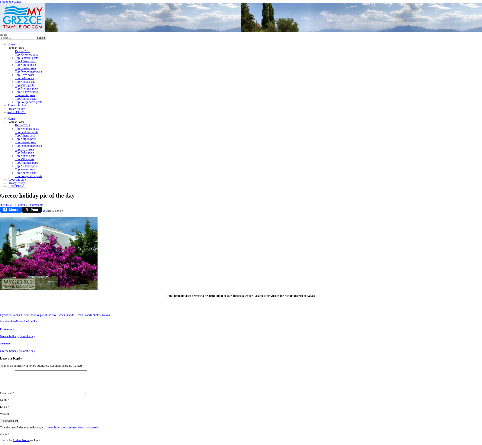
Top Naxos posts (25, 81)
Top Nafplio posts (25, 64)
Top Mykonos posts (27, 54)
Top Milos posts (24, 85)
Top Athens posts (25, 61)
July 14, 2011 (8, 204)
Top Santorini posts (26, 58)
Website (4, 413)
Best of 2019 (22, 51)
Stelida (28, 321)
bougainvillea (8, 321)
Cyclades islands (10, 315)
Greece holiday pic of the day (38, 315)
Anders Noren (21, 440)
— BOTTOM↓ (17, 112)
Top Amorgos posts (26, 88)
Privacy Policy (16, 108)
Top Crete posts (24, 74)
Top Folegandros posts (28, 102)
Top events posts (25, 95)
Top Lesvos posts (25, 68)
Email (4, 406)
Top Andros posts (25, 98)
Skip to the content (11, 1)
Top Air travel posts (26, 91)
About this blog (17, 105)
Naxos (106, 315)
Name (4, 399)
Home (11, 44)
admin (22, 204)
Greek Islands (66, 315)
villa (34, 321)
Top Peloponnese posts (28, 71)
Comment (7, 393)
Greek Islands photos (88, 315)
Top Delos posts (24, 78)
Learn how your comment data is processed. (73, 427)
